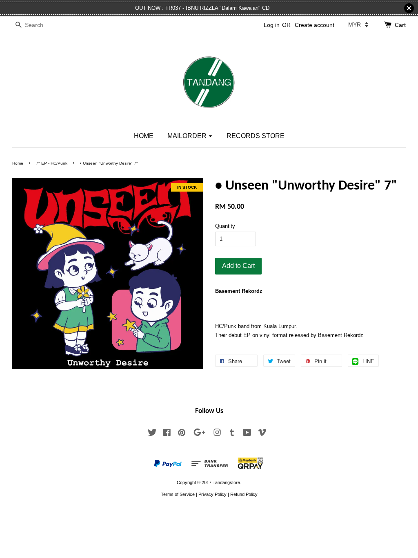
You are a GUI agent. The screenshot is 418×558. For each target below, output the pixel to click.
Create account (314, 25)
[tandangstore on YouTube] (247, 434)
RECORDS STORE (256, 135)
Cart (400, 25)
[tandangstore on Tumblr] (232, 434)
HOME (143, 135)
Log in (272, 25)
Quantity (225, 226)
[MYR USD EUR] (358, 24)
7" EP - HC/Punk (51, 163)
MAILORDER (187, 135)
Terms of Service (178, 494)
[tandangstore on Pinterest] (181, 434)
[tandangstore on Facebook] (166, 434)
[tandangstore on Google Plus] (199, 434)
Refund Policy (244, 494)
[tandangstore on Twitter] (152, 434)
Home (17, 163)
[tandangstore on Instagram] (217, 434)
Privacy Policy (212, 494)
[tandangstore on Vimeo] (262, 434)
